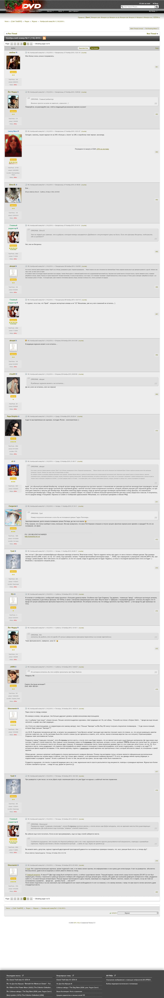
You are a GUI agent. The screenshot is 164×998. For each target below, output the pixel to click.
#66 (157, 287)
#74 (157, 611)
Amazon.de (124, 17)
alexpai (12, 266)
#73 (157, 568)
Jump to (114, 913)
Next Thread (151, 33)
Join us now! (146, 3)
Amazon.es (148, 17)
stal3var (12, 52)
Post (156, 48)
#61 (157, 67)
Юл (12, 594)
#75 (157, 648)
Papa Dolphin (12, 416)
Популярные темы (64, 975)
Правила (81, 17)
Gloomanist (12, 708)
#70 (157, 431)
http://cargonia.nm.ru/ (32, 536)
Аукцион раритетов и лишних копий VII (70, 995)
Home (6, 21)
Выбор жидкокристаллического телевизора (122, 983)
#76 (157, 689)
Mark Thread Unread (136, 28)
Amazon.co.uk (114, 17)
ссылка (84, 52)
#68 (157, 355)
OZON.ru (156, 17)
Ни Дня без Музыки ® (64, 983)
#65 (157, 251)
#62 (157, 114)
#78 (157, 790)
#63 (157, 152)
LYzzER (12, 374)
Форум (27, 21)
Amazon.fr (132, 17)
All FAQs (110, 975)
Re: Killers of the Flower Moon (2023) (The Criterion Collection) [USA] (31, 987)
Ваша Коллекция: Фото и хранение (69, 991)
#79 (157, 861)
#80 (157, 892)
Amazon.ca (105, 17)
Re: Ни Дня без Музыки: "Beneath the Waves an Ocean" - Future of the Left (33, 983)
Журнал (34, 21)
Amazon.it (139, 17)
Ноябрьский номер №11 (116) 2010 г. (52, 21)
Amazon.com (95, 17)
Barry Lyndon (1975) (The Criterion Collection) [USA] (25, 995)
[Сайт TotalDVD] (16, 21)
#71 (157, 502)
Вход (156, 3)
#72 (157, 539)
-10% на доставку (102, 149)
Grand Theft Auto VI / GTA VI (66, 980)
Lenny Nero (12, 131)
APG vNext (77, 923)
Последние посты (14, 975)
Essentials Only (83, 48)
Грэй (12, 551)
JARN (12, 666)
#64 (157, 200)
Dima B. (12, 184)
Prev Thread (12, 33)
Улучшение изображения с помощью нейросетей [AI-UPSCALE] (129, 980)
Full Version (94, 48)
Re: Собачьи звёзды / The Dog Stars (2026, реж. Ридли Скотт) (29, 991)
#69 (157, 394)
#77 (157, 771)
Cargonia (12, 506)
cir (12, 461)
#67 (157, 314)
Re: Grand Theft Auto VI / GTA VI (18, 980)
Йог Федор (12, 92)
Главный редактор (12, 227)
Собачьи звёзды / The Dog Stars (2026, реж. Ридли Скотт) (77, 987)
